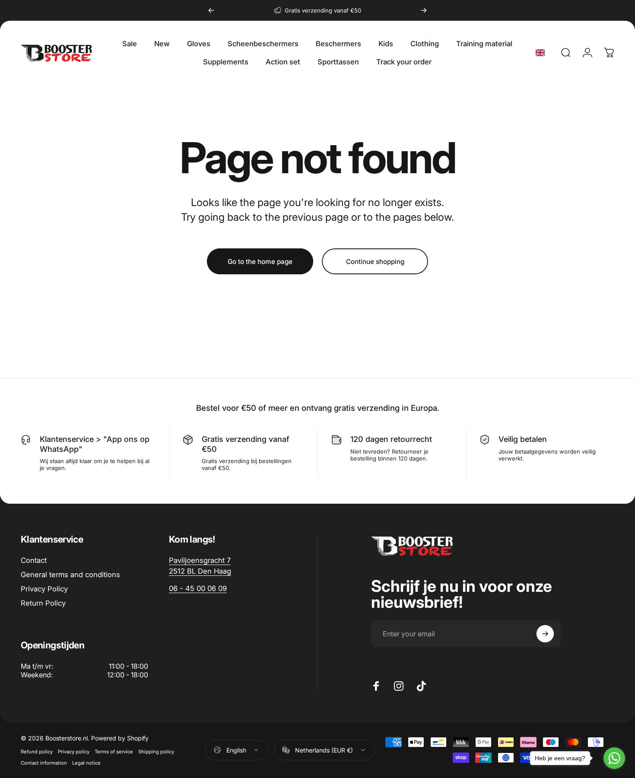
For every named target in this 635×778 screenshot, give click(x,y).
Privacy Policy (44, 588)
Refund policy (37, 752)
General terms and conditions (70, 574)
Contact (34, 560)
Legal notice (86, 763)
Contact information (44, 763)
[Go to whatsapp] (614, 758)
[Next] (423, 10)
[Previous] (211, 10)
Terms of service (114, 752)
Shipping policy (156, 752)
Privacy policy (73, 752)
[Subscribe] (545, 633)
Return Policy (43, 603)
